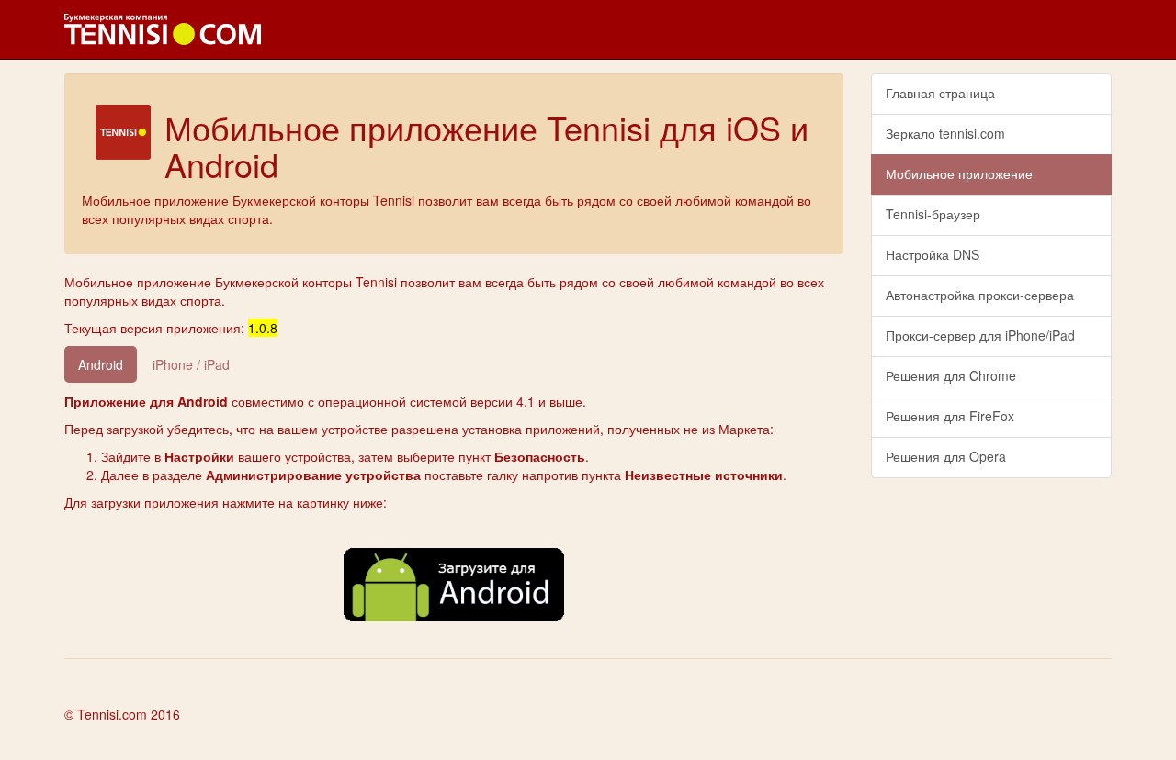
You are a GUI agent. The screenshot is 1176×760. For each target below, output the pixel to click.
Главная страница (940, 93)
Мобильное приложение (959, 173)
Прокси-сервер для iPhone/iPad (980, 335)
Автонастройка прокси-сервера (980, 294)
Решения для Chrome (951, 375)
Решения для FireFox (950, 416)
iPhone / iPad (191, 364)
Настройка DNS (932, 254)
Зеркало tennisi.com (945, 133)
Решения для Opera (946, 456)
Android (100, 364)
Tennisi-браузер (933, 214)
